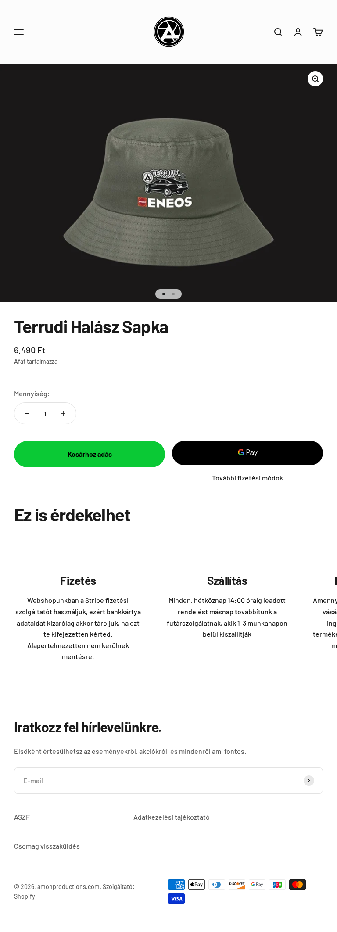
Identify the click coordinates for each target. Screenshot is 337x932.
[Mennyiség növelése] (63, 413)
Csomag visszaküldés (47, 846)
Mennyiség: (32, 393)
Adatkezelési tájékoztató (171, 817)
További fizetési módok (247, 477)
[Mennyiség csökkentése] (27, 413)
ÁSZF (22, 817)
